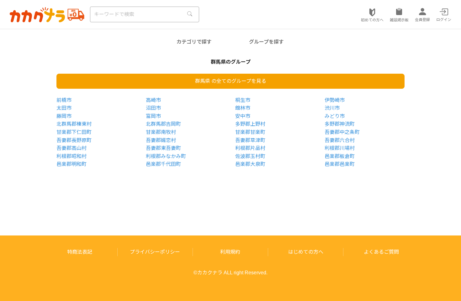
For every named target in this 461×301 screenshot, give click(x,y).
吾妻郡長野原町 (74, 140)
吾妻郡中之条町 (342, 132)
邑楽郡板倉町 (340, 156)
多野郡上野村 (250, 124)
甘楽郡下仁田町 (74, 132)
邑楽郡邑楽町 (340, 164)
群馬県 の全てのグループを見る (230, 81)
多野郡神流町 (340, 124)
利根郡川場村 (340, 148)
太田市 (64, 108)
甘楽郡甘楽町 (250, 132)
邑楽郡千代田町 (163, 164)
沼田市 (153, 108)
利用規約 (230, 252)
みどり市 (335, 116)
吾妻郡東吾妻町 (163, 148)
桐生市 (242, 100)
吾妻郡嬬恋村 (161, 140)
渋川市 (332, 108)
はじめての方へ (305, 252)
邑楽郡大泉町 (250, 164)
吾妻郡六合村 (340, 140)
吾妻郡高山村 (71, 148)
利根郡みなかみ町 (166, 156)
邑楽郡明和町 (71, 164)
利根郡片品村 (250, 148)
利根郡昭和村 (71, 156)
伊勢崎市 (335, 100)
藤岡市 (64, 116)
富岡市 (153, 116)
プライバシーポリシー (155, 252)
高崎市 (153, 100)
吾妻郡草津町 (250, 140)
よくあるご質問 (381, 252)
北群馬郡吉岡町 (163, 124)
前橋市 (64, 100)
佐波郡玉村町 (250, 156)
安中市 (242, 116)
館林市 (242, 108)
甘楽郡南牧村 (161, 132)
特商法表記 (79, 252)
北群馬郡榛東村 (74, 124)
